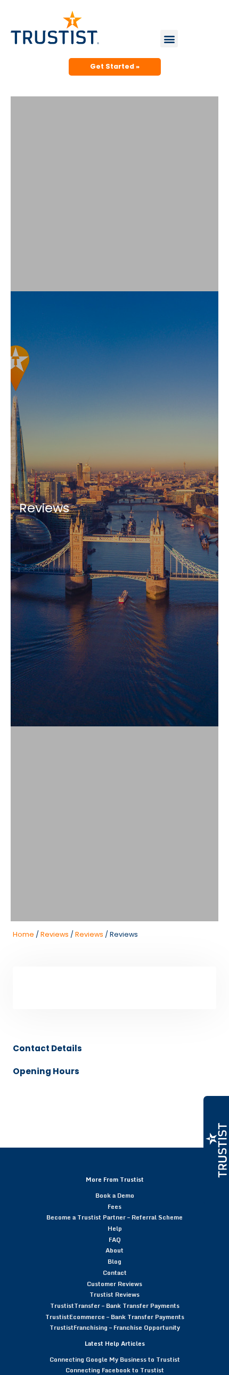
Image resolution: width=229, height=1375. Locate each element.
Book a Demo (114, 1195)
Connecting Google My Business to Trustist (115, 1359)
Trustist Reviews (114, 1294)
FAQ (115, 1239)
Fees (114, 1206)
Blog (114, 1261)
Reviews (54, 934)
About (114, 1250)
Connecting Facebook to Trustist (115, 1370)
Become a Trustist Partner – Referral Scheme (114, 1217)
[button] (169, 38)
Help (115, 1228)
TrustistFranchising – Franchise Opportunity (115, 1327)
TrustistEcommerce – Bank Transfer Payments (114, 1317)
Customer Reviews (114, 1284)
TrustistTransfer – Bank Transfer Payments (114, 1305)
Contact (115, 1272)
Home (23, 934)
